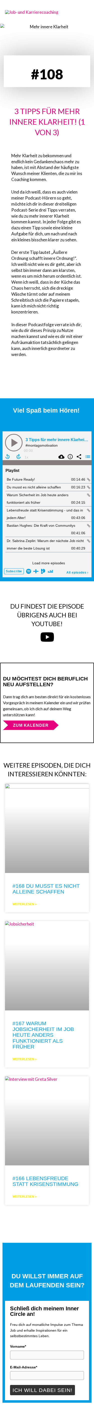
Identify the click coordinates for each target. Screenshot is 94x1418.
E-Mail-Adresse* (23, 1367)
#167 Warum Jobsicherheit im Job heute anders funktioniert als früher (43, 1034)
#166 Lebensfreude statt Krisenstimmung (45, 1181)
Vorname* (18, 1346)
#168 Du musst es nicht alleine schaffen (46, 889)
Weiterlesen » (25, 904)
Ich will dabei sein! (42, 1390)
